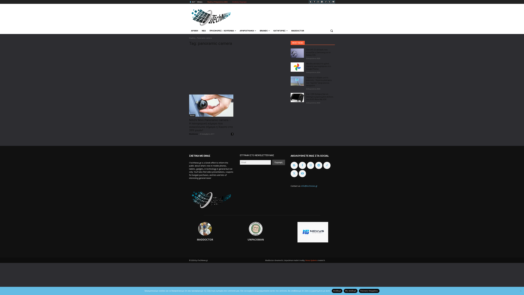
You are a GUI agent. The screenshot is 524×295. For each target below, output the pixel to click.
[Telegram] (322, 2)
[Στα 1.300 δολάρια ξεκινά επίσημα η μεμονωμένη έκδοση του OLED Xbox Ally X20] (297, 97)
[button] (331, 30)
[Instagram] (318, 2)
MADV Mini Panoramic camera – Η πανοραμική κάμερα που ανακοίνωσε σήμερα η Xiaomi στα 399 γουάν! (211, 125)
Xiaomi (192, 115)
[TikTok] (325, 2)
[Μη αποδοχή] (520, 291)
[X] (329, 2)
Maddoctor (193, 134)
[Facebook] (314, 2)
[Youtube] (333, 2)
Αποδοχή (337, 291)
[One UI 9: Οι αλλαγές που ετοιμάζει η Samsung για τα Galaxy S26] (297, 53)
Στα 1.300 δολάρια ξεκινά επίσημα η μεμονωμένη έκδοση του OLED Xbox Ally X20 (319, 97)
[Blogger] (310, 2)
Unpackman (256, 239)
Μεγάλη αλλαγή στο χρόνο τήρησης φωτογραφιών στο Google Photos (318, 66)
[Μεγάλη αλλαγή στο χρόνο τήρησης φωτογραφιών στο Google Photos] (297, 67)
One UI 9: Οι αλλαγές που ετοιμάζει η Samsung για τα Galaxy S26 (318, 52)
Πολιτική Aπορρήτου (369, 291)
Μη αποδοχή (350, 291)
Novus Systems (311, 260)
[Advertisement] (236, 69)
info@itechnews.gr (309, 186)
